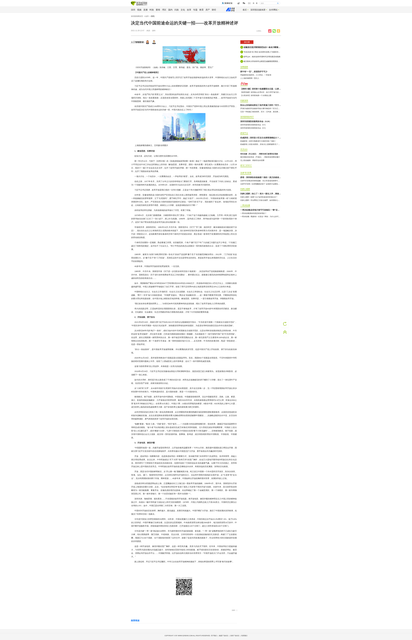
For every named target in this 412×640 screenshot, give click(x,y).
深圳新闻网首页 (137, 16)
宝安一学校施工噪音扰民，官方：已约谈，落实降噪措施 (260, 112)
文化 (183, 10)
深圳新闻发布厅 (247, 117)
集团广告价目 (223, 635)
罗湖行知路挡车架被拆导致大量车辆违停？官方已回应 (260, 108)
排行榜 (247, 42)
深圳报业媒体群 (257, 10)
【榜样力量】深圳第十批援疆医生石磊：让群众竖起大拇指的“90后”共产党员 (260, 89)
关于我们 (214, 635)
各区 (245, 10)
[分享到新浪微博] (270, 31)
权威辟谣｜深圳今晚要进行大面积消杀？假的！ (258, 141)
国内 (170, 10)
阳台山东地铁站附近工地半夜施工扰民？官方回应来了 (260, 105)
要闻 (158, 10)
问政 (176, 10)
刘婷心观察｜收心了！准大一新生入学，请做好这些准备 (260, 194)
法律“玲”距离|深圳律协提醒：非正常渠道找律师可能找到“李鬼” (260, 181)
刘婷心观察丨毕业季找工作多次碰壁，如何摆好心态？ (260, 200)
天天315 (243, 149)
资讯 (152, 16)
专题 (195, 10)
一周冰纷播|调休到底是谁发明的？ (253, 213)
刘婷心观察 (245, 189)
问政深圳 (244, 100)
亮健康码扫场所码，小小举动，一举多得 (255, 75)
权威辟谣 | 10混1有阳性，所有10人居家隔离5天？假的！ (260, 144)
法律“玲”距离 (245, 173)
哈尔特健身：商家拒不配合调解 (252, 154)
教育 (201, 10)
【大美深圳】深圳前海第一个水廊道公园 (255, 95)
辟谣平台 (244, 133)
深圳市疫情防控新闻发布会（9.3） (253, 128)
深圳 (133, 10)
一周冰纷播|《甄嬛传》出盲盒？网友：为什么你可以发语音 (260, 216)
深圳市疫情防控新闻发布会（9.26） (255, 121)
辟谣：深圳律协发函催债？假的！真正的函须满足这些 (260, 177)
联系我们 (244, 635)
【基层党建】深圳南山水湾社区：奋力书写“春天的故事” (260, 92)
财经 (214, 10)
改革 (189, 10)
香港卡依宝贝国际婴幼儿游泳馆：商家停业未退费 (259, 157)
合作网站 (273, 10)
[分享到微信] (275, 31)
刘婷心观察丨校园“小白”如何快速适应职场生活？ (258, 197)
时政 (152, 10)
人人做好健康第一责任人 (249, 78)
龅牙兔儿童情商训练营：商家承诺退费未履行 (257, 160)
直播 (145, 10)
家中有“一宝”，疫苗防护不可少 (253, 72)
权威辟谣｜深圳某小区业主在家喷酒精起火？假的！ (260, 138)
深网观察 (244, 67)
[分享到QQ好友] (279, 31)
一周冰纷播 (245, 205)
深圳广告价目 (234, 635)
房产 (208, 10)
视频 (139, 10)
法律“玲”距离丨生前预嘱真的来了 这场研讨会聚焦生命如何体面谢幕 (260, 184)
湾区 (164, 10)
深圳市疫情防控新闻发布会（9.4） (253, 125)
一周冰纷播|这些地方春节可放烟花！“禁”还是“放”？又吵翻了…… (260, 210)
